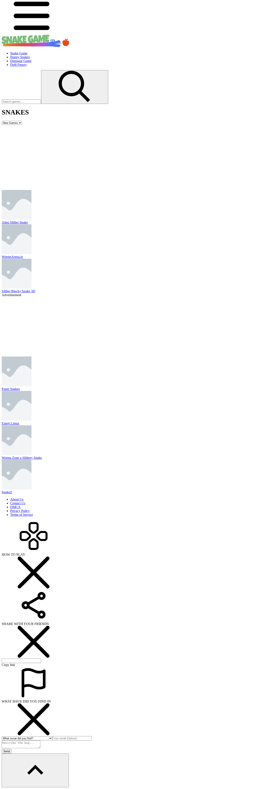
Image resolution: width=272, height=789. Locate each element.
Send (6, 751)
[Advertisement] (136, 157)
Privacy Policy (20, 511)
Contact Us (17, 503)
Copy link (8, 665)
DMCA (15, 507)
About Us (16, 499)
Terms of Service (21, 514)
